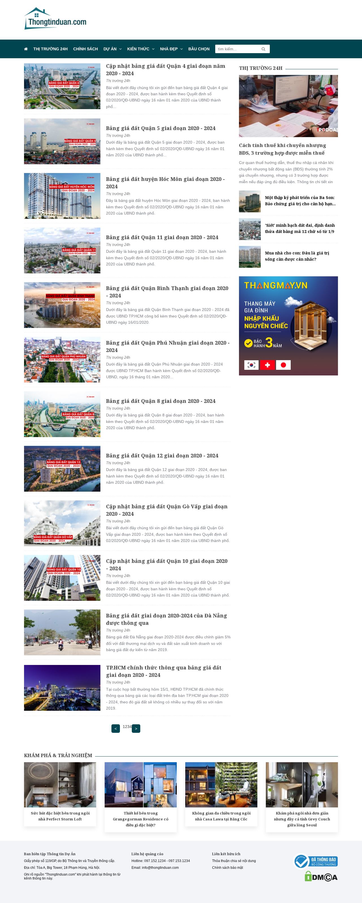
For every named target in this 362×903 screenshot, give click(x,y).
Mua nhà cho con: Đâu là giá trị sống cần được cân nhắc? (297, 256)
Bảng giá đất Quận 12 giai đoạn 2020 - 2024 (162, 455)
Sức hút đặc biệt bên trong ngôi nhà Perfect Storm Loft (60, 816)
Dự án (110, 49)
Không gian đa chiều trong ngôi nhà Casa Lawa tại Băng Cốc (221, 816)
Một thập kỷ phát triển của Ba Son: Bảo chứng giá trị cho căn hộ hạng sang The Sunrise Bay (300, 201)
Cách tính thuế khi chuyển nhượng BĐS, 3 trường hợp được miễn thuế (282, 149)
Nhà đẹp (169, 49)
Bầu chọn (199, 49)
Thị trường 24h (50, 49)
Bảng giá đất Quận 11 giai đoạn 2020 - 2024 (162, 237)
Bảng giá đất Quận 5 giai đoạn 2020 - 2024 (160, 128)
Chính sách (85, 49)
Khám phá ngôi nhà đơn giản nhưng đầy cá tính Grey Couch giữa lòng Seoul (302, 819)
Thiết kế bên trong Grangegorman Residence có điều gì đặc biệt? (141, 819)
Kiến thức (138, 49)
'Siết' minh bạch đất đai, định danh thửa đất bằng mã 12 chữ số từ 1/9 (300, 228)
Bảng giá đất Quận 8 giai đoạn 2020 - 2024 (160, 401)
